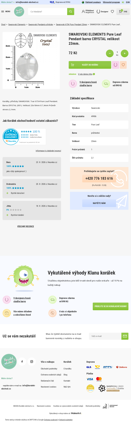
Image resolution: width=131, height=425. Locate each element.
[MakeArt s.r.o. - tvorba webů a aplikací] (76, 413)
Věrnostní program (111, 2)
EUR (128, 2)
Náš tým (67, 386)
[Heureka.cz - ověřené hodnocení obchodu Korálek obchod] (24, 136)
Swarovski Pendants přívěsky (40, 24)
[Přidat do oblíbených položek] (123, 65)
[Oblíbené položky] (112, 11)
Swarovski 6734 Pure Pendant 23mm (71, 24)
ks (117, 55)
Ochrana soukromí (51, 420)
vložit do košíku (90, 65)
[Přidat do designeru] (115, 65)
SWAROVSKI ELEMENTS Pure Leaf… (105, 24)
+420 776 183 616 (99, 178)
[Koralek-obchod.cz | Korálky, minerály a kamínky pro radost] (19, 12)
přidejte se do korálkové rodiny (111, 306)
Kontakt (67, 380)
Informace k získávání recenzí (48, 150)
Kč (123, 2)
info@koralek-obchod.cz (27, 2)
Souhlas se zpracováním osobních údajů (68, 406)
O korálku (67, 368)
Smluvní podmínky (66, 420)
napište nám (99, 203)
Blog (65, 374)
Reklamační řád (47, 380)
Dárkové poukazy (93, 2)
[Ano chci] (124, 336)
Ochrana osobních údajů (51, 374)
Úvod (3, 24)
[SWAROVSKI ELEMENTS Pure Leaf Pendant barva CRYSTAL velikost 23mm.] (31, 60)
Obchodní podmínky (49, 368)
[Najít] (70, 11)
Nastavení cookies (48, 386)
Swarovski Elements (16, 24)
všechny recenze (25, 226)
